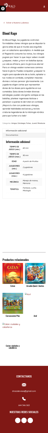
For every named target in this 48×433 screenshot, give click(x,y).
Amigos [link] (14, 123)
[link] (3, 8)
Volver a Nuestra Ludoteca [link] (17, 23)
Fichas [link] (28, 123)
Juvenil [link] (34, 123)
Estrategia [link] (21, 123)
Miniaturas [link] (41, 123)
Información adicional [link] (16, 130)
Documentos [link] (12, 135)
